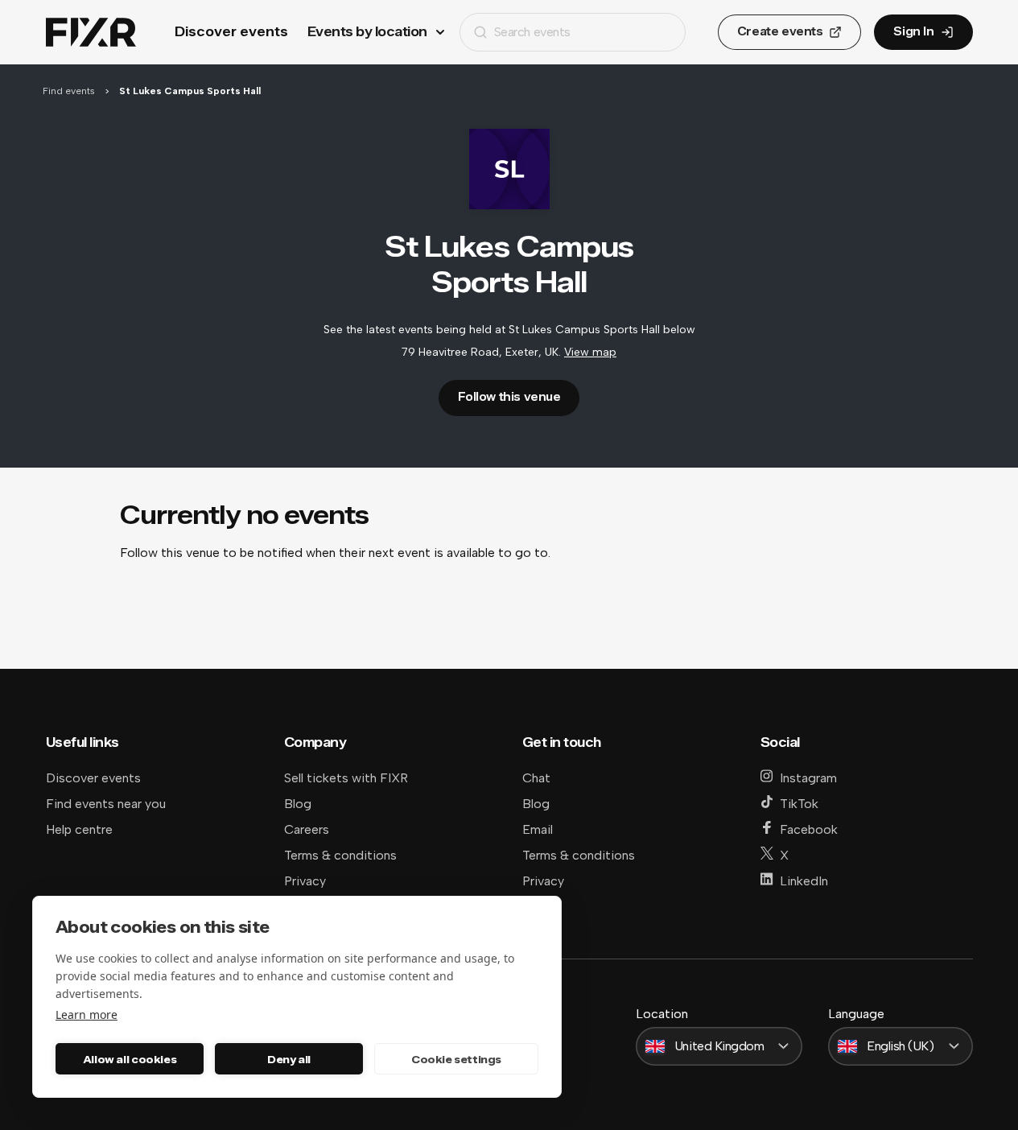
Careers (306, 829)
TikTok (799, 803)
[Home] (91, 32)
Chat (536, 778)
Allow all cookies (129, 1059)
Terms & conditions (340, 855)
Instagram (808, 778)
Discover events (231, 31)
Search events (532, 31)
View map (590, 352)
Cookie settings (456, 1059)
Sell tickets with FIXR (346, 778)
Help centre (79, 829)
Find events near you (106, 803)
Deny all (289, 1059)
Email (537, 829)
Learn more (86, 1014)
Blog (297, 803)
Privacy (305, 881)
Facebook (809, 829)
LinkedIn (804, 881)
